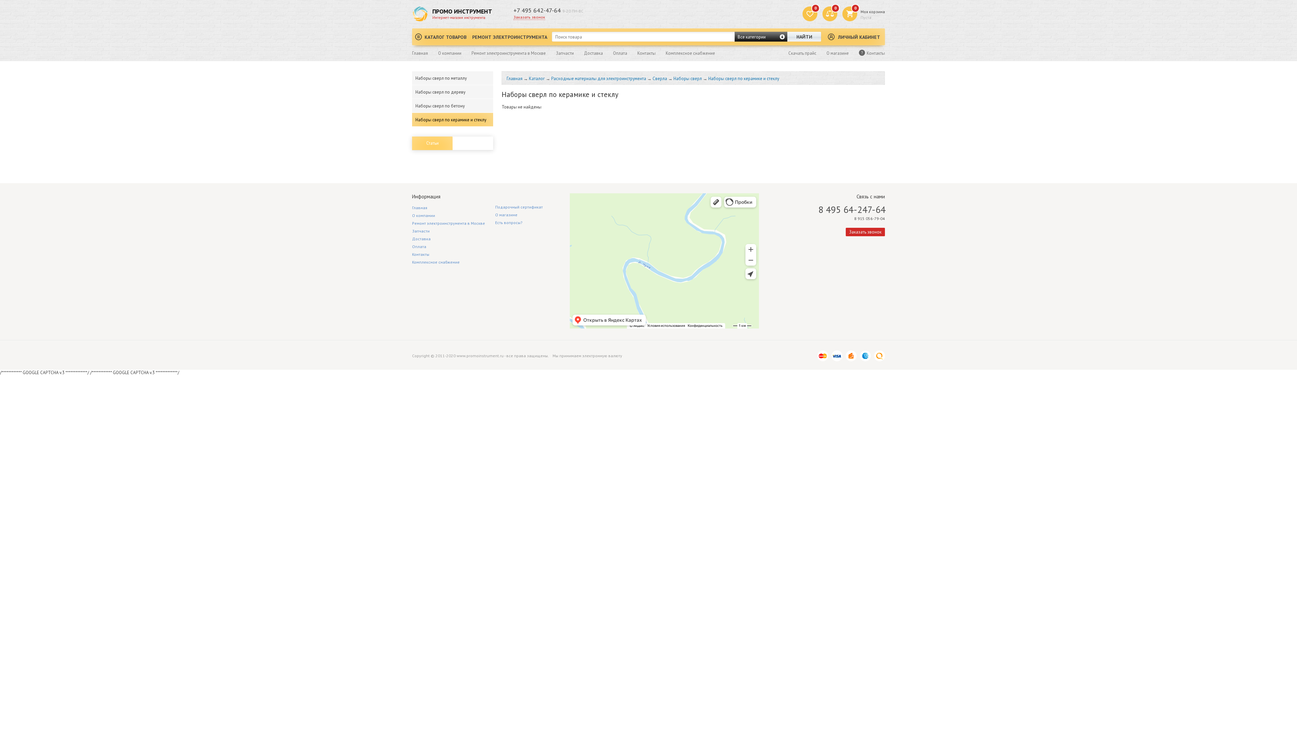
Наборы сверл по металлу (441, 78)
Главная (420, 53)
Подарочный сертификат (519, 207)
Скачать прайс (802, 53)
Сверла (660, 78)
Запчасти (565, 53)
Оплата (620, 53)
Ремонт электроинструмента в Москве (509, 53)
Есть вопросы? (509, 222)
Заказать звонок (529, 17)
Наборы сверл (687, 78)
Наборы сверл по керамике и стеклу (450, 120)
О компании (449, 53)
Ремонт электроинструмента (509, 37)
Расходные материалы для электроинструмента (598, 78)
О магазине (837, 53)
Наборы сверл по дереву (440, 92)
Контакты (646, 53)
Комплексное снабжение (690, 53)
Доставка (593, 53)
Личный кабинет (859, 37)
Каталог (537, 78)
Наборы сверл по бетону (440, 106)
